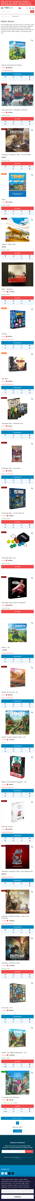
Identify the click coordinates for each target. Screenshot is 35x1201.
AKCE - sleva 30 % (6, 1)
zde (23, 1183)
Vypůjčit (17, 1106)
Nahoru (18, 1131)
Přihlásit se (29, 1151)
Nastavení (17, 1191)
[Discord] (12, 1173)
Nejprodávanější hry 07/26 (9, 4)
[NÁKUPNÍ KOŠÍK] (33, 8)
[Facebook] (2, 1173)
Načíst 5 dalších (18, 1118)
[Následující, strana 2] (17, 1123)
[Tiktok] (9, 1173)
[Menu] (2, 8)
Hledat (32, 11)
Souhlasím (17, 1197)
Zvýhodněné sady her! (25, 4)
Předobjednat (18, 74)
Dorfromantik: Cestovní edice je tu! (20, 3)
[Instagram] (6, 1173)
